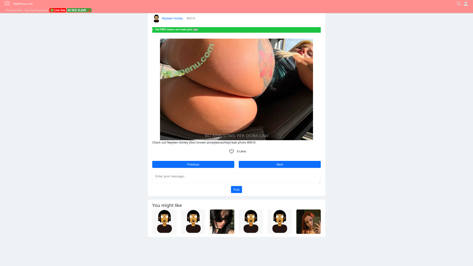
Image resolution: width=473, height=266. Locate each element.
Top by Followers (36, 10)
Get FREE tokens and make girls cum (176, 29)
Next (280, 164)
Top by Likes (13, 10)
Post (236, 189)
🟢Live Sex (57, 10)
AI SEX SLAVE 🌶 (79, 10)
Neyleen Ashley (172, 18)
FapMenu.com (23, 4)
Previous (193, 164)
